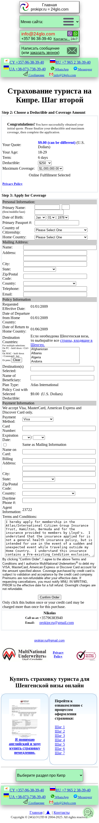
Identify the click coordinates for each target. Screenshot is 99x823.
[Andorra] (55, 362)
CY (27, 62)
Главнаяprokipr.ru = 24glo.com (49, 7)
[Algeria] (55, 357)
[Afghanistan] (55, 349)
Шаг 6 (60, 749)
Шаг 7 (60, 753)
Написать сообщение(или (40, 50)
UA (27, 69)
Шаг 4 (60, 740)
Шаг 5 (60, 744)
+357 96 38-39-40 (45, 36)
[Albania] (55, 353)
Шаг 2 (60, 731)
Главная (36, 812)
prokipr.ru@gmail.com (56, 623)
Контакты (62, 812)
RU (73, 62)
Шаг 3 (60, 736)
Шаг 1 (60, 727)
